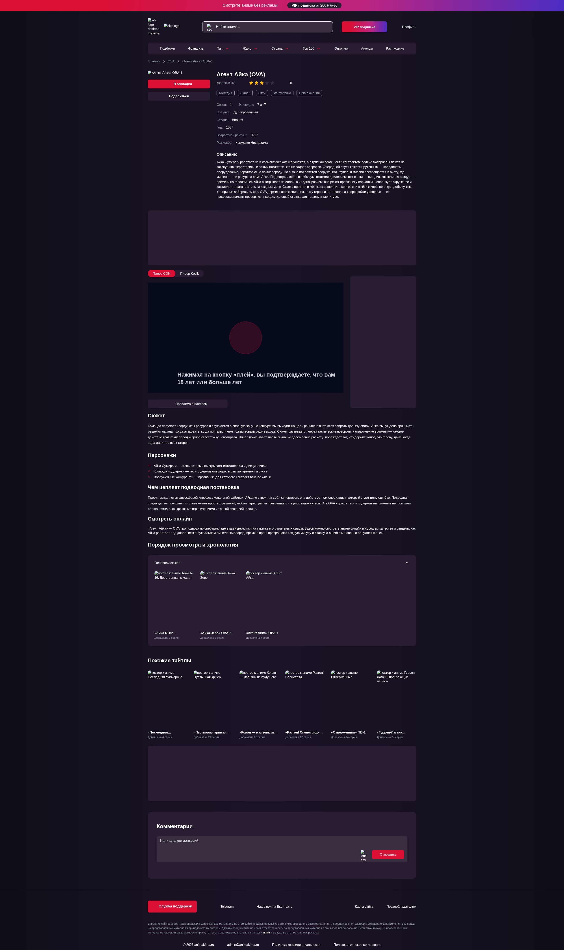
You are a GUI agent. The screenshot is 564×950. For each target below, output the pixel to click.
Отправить (388, 854)
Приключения (309, 93)
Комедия (225, 93)
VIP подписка (364, 27)
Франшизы (196, 48)
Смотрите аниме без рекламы (280, 5)
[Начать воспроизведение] (245, 337)
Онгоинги (341, 48)
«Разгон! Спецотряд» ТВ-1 (302, 734)
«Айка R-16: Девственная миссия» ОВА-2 (172, 637)
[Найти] (207, 26)
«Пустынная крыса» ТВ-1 (210, 734)
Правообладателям (401, 906)
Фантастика (282, 93)
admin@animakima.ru (243, 944)
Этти (261, 93)
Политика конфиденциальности (296, 944)
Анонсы (367, 48)
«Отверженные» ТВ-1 (348, 732)
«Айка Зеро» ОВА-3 (215, 633)
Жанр (247, 48)
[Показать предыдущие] (144, 698)
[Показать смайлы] (363, 854)
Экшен (245, 93)
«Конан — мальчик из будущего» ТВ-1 (256, 734)
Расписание (395, 48)
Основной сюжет (167, 563)
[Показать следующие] (420, 698)
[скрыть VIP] (413, 5)
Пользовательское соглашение (357, 944)
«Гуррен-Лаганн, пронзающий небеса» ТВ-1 (394, 736)
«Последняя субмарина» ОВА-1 (163, 734)
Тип (220, 48)
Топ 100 (308, 48)
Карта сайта (364, 906)
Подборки (167, 48)
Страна (276, 48)
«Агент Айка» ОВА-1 (262, 633)
